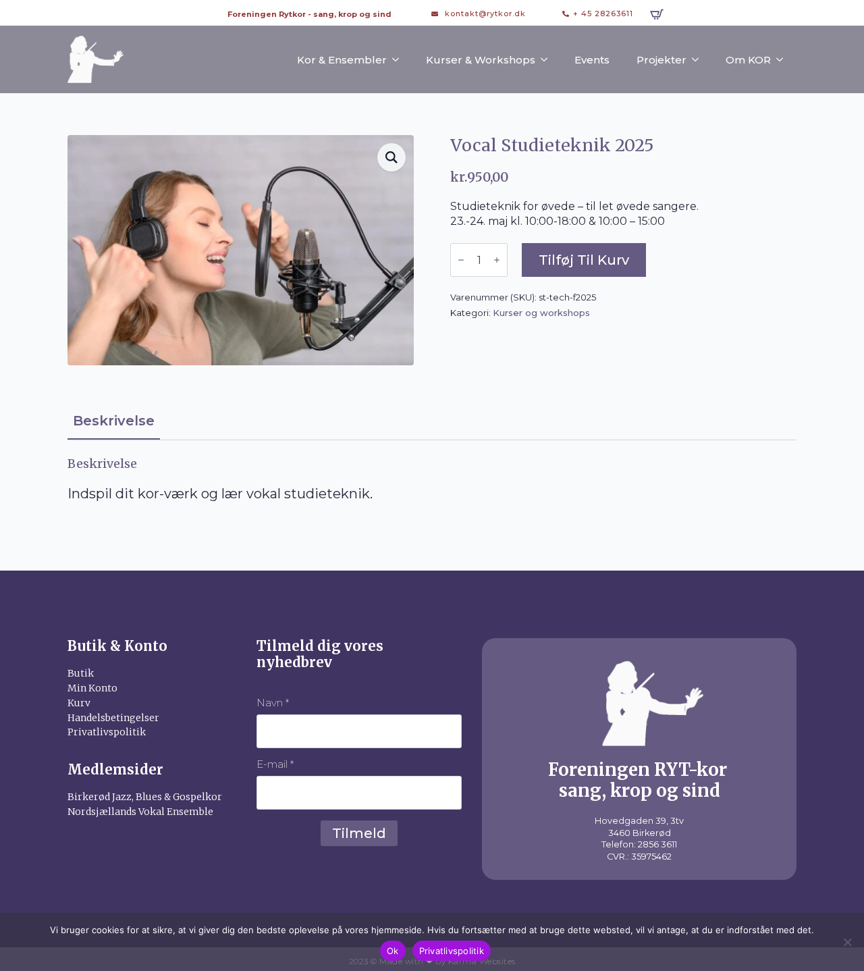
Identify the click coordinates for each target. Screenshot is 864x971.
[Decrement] (461, 260)
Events (592, 59)
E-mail (275, 764)
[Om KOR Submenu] (783, 59)
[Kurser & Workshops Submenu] (548, 59)
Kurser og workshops (541, 312)
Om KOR (748, 59)
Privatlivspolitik (451, 950)
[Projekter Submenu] (699, 59)
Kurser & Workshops (480, 59)
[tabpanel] (432, 480)
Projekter (661, 59)
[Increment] (496, 260)
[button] (391, 157)
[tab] (114, 421)
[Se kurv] (657, 14)
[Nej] (847, 942)
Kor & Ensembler (342, 59)
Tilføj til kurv (584, 260)
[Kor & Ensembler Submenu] (399, 59)
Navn (272, 703)
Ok (393, 950)
